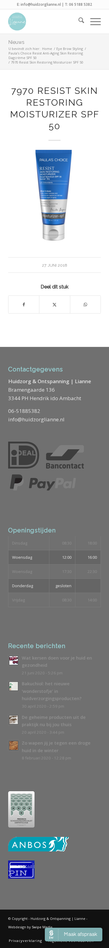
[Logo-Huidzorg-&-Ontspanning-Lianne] (45, 21)
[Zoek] (78, 21)
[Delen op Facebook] (23, 304)
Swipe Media (42, 927)
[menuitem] (78, 21)
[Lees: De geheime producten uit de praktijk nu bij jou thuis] (13, 719)
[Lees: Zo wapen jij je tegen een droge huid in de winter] (13, 745)
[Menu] (92, 21)
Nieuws (16, 42)
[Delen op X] (54, 304)
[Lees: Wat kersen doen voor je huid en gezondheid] (13, 660)
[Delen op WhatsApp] (85, 304)
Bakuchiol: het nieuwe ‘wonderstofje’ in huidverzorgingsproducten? (51, 691)
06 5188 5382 (80, 4)
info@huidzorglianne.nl (41, 4)
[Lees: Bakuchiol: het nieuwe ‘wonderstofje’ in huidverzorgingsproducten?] (13, 686)
